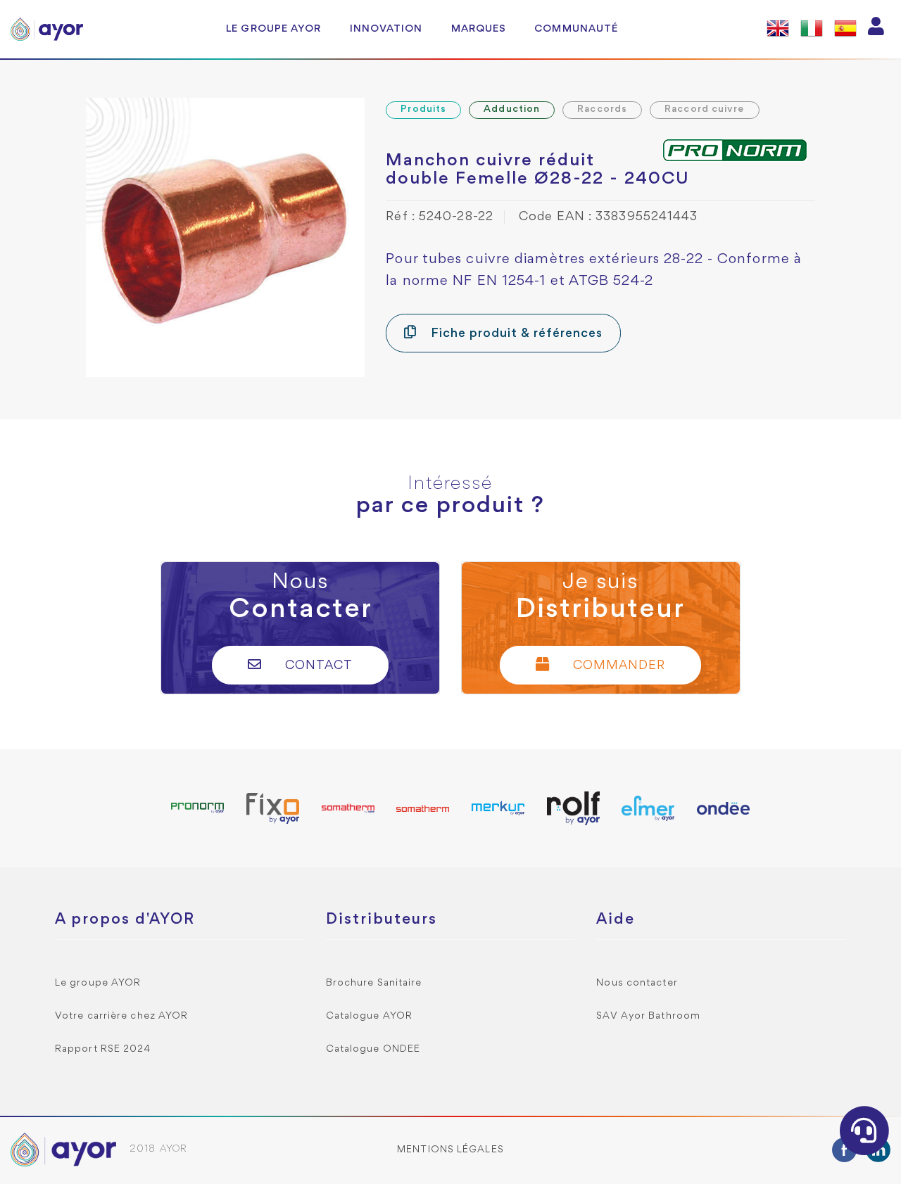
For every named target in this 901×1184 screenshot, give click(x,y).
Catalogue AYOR (369, 1016)
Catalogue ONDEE (373, 1049)
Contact (317, 666)
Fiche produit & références (514, 334)
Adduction (512, 109)
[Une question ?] (864, 1130)
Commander (617, 666)
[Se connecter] (876, 29)
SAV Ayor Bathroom (648, 1016)
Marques (479, 29)
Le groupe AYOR (273, 29)
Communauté (576, 29)
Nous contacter (636, 983)
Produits (423, 109)
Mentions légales (450, 1149)
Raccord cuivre (704, 109)
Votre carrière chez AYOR (121, 1016)
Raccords (602, 109)
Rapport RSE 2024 (103, 1049)
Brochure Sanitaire (374, 983)
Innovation (386, 29)
